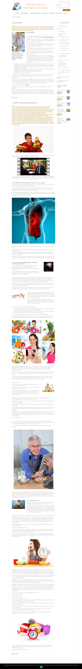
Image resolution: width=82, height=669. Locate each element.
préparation (25, 29)
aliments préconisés (31, 108)
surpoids (14, 123)
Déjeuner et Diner (64, 48)
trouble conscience (34, 123)
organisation (50, 28)
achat (34, 106)
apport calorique (15, 109)
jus (49, 115)
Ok (41, 667)
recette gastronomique (26, 120)
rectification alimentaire (36, 120)
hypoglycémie (18, 28)
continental (41, 26)
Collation (32, 26)
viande (27, 30)
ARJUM (13, 26)
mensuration (14, 118)
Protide (40, 119)
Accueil (17, 13)
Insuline (38, 115)
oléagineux (45, 28)
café (19, 26)
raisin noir (14, 120)
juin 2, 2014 (15, 653)
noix (39, 28)
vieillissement (45, 123)
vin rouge (14, 124)
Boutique (52, 13)
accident (30, 106)
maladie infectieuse (32, 117)
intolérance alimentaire (27, 28)
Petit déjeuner (15, 29)
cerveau (20, 110)
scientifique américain (43, 122)
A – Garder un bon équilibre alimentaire (24, 103)
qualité (43, 119)
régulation (47, 120)
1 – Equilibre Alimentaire (64, 37)
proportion (36, 119)
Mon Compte (58, 13)
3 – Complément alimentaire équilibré (62, 56)
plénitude (51, 118)
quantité (48, 119)
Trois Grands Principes (62, 26)
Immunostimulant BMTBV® (61, 97)
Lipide (18, 117)
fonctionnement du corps (17, 114)
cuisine (17, 111)
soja (17, 30)
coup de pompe (48, 26)
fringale (35, 114)
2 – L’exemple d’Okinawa (64, 53)
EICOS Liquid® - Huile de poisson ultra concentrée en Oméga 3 (61, 111)
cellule (16, 110)
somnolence (51, 122)
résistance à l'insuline (16, 122)
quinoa (37, 29)
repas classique (42, 29)
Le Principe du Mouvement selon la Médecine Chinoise (62, 64)
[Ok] (80, 666)
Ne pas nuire (60, 28)
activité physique (39, 106)
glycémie (52, 114)
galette (13, 28)
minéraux (20, 118)
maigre (26, 117)
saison (52, 29)
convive (13, 111)
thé (19, 30)
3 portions (22, 106)
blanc (16, 26)
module (24, 118)
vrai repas (32, 30)
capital (13, 110)
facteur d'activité (25, 113)
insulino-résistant (44, 115)
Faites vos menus (45, 13)
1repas (17, 106)
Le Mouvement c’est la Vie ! (63, 60)
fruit (53, 26)
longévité (22, 117)
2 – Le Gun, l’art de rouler (64, 70)
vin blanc (52, 123)
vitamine (18, 124)
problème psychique (28, 119)
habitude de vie (19, 115)
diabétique (41, 111)
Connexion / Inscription (64, 2)
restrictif (23, 122)
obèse (36, 118)
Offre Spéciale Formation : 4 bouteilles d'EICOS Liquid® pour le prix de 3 (62, 120)
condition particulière (39, 110)
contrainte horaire (48, 110)
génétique (40, 114)
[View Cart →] (59, 7)
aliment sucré (15, 108)
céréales (22, 26)
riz (49, 29)
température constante (24, 123)
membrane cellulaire (48, 117)
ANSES (38, 108)
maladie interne (40, 117)
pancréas (46, 118)
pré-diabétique (20, 119)
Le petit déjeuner (17, 23)
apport (47, 108)
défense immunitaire (23, 111)
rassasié (18, 120)
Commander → (66, 10)
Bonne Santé (48, 109)
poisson (20, 29)
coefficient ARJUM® (30, 110)
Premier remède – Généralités (62, 34)
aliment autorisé (47, 106)
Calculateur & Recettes (35, 13)
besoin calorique (33, 109)
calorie (52, 109)
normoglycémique (30, 118)
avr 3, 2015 (15, 97)
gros (15, 115)
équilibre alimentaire (48, 111)
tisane (21, 30)
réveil (47, 29)
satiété (36, 122)
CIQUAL (23, 110)
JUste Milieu (14, 117)
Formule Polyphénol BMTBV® (61, 91)
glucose (47, 114)
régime (43, 120)
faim (30, 113)
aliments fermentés (22, 108)
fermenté (43, 113)
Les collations (63, 50)
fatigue (33, 113)
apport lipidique (23, 109)
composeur (36, 26)
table (17, 123)
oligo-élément (41, 118)
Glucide (44, 114)
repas (51, 120)
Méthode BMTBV (24, 13)
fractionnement (30, 114)
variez (24, 30)
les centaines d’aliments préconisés (28, 421)
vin (48, 123)
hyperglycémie (27, 115)
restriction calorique (30, 122)
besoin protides (41, 109)
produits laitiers (31, 29)
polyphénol (14, 119)
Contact (65, 13)
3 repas (26, 106)
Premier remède (60, 31)
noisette (35, 28)
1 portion (14, 106)
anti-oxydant (42, 108)
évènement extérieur (16, 113)
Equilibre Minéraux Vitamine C (61, 103)
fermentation (38, 113)
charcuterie (26, 26)
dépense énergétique (33, 111)
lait (32, 28)
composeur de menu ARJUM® (40, 79)
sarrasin (13, 30)
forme (25, 114)
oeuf (41, 28)
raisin (51, 119)
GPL (13, 115)
